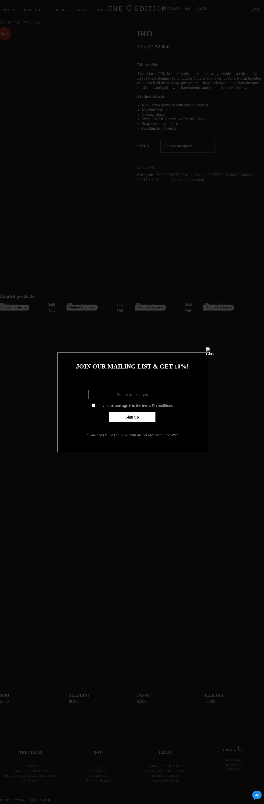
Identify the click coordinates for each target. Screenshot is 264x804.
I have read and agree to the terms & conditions (134, 405)
